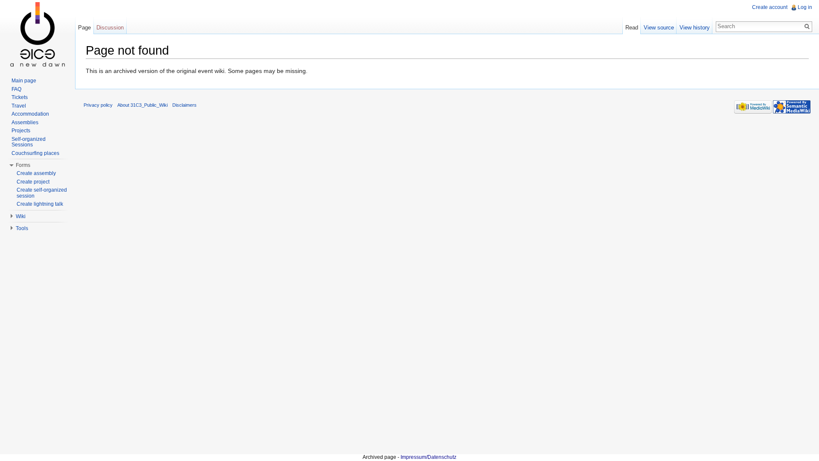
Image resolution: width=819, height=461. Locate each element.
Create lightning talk (40, 204)
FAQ (16, 89)
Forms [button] (23, 165)
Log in (805, 7)
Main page (24, 81)
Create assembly (36, 173)
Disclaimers (184, 105)
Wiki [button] (21, 216)
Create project (33, 182)
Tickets (20, 97)
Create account (769, 7)
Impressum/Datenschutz (428, 457)
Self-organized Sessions (29, 142)
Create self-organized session (42, 193)
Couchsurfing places (35, 153)
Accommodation (30, 114)
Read (631, 27)
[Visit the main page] (37, 34)
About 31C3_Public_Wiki (142, 105)
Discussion (110, 27)
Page (84, 27)
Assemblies (25, 122)
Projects (21, 131)
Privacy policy (98, 105)
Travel (19, 106)
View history (695, 27)
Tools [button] (22, 228)
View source (659, 27)
